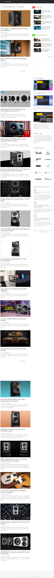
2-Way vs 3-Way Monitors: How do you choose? (13, 319)
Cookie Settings (43, 231)
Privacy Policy (41, 230)
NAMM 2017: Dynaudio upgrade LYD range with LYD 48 (15, 553)
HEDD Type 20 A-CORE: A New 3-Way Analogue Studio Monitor (13, 140)
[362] (48, 166)
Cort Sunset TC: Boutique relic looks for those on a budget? (14, 491)
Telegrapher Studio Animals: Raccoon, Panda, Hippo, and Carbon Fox (13, 110)
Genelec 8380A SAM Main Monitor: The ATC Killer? (15, 199)
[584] (38, 159)
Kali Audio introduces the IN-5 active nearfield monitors (13, 430)
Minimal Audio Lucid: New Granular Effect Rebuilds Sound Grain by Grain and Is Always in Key (43, 104)
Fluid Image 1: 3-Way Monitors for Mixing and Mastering (14, 29)
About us (35, 230)
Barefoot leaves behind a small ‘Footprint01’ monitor (15, 523)
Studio (6, 32)
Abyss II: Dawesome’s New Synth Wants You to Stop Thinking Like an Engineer (43, 87)
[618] (48, 153)
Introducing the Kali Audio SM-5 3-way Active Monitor (13, 259)
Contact (50, 230)
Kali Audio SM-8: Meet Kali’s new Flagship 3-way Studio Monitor (15, 229)
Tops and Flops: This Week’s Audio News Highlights (14, 289)
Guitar (8, 494)
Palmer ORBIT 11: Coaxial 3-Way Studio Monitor (14, 59)
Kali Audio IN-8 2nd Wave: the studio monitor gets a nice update (13, 400)
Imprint (46, 230)
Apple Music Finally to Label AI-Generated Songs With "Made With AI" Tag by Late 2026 (42, 206)
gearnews (8, 1)
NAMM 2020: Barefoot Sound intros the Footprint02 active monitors (14, 460)
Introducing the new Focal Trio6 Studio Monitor (13, 349)
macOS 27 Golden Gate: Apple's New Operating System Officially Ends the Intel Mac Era (42, 219)
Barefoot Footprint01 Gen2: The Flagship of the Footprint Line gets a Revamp (15, 170)
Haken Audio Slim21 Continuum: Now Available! (42, 192)
